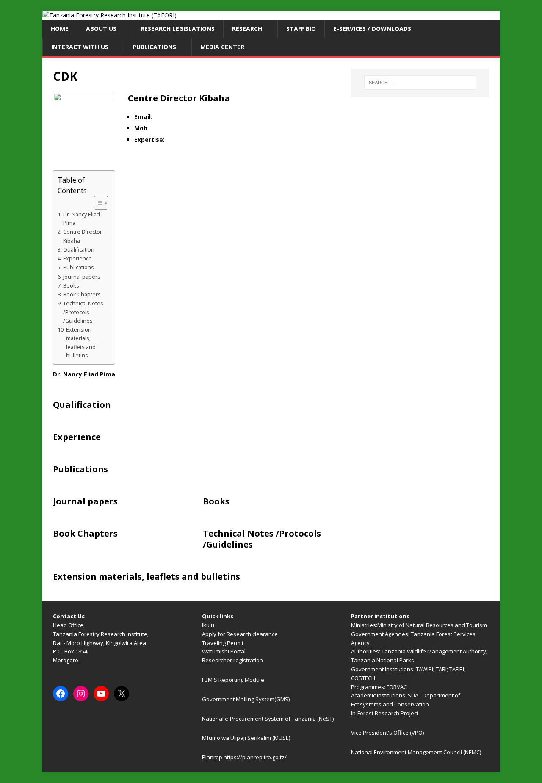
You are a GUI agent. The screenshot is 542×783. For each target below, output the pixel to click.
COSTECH (363, 678)
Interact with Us (79, 47)
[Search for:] (420, 82)
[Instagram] (80, 693)
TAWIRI (424, 669)
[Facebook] (60, 693)
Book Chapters (82, 294)
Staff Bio (301, 29)
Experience (77, 258)
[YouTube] (101, 693)
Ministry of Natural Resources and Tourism (432, 625)
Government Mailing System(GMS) (246, 699)
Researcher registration (232, 660)
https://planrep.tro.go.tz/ (255, 757)
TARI (441, 669)
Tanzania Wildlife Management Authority (434, 651)
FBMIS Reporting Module (233, 679)
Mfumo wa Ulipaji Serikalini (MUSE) (246, 737)
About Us (101, 29)
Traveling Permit (222, 643)
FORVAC (397, 687)
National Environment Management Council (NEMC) (416, 752)
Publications (154, 47)
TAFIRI (456, 669)
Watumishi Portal (224, 651)
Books (71, 285)
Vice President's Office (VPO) (387, 732)
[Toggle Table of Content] (96, 203)
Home (60, 29)
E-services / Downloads (372, 29)
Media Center (222, 47)
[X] (121, 693)
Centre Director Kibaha (82, 236)
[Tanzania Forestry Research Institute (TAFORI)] (109, 15)
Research (247, 29)
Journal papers (81, 276)
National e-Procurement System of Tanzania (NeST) (268, 718)
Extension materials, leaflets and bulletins (81, 342)
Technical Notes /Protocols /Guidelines (83, 312)
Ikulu (208, 625)
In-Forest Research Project (384, 713)
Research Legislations (178, 29)
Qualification (78, 249)
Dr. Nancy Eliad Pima (81, 219)
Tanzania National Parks (382, 660)
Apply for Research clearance (240, 634)
